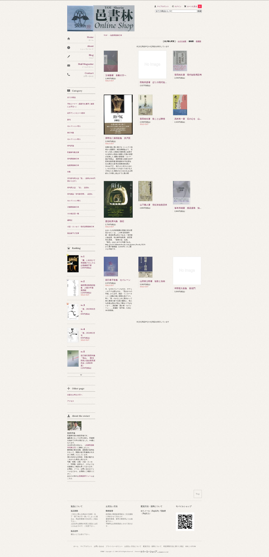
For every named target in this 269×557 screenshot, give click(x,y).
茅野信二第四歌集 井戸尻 (117, 138)
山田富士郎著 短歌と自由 (152, 281)
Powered (137, 551)
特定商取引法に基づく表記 (173, 546)
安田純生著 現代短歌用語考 (188, 74)
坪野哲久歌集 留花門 (184, 288)
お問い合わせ (99, 546)
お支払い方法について (132, 546)
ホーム (75, 546)
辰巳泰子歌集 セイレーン (117, 280)
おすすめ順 (182, 41)
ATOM (193, 546)
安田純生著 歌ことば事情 (152, 118)
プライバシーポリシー (114, 546)
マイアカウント (163, 6)
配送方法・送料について (152, 546)
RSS (186, 546)
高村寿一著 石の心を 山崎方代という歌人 (195, 118)
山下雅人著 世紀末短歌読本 (153, 204)
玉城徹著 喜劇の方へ (115, 75)
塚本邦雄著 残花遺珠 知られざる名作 (193, 208)
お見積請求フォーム (84, 476)
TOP (105, 35)
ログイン (178, 6)
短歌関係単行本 (116, 35)
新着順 (198, 41)
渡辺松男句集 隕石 (114, 221)
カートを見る (193, 6)
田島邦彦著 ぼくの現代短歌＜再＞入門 (159, 82)
